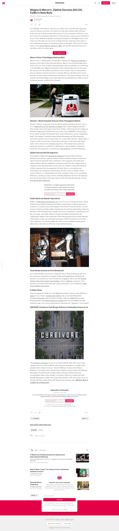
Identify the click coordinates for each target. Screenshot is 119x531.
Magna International (78, 61)
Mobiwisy (70, 281)
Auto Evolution (55, 281)
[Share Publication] (99, 3)
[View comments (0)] (35, 24)
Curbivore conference (40, 363)
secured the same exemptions (40, 180)
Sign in (114, 3)
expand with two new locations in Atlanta (48, 126)
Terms (62, 519)
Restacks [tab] (40, 430)
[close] (75, 475)
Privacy (57, 519)
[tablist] (37, 430)
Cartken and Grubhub (53, 296)
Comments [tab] (34, 430)
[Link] (27, 57)
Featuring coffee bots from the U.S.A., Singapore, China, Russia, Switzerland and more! (51, 460)
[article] (59, 459)
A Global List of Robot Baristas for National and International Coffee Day (47, 456)
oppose (32, 296)
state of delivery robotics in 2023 (50, 46)
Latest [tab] (36, 450)
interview (41, 298)
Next (83, 418)
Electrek (83, 279)
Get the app (67, 523)
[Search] (95, 3)
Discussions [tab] (42, 450)
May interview (66, 149)
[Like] (31, 24)
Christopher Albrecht (42, 462)
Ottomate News (38, 19)
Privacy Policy (71, 505)
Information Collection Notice (59, 505)
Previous (36, 418)
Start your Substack (55, 523)
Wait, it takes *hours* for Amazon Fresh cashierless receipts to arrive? (49, 470)
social (65, 279)
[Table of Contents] (2, 265)
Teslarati (33, 281)
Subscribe (106, 3)
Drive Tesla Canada (42, 281)
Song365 (38, 475)
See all (33, 495)
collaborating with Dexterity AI (47, 202)
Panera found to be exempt (54, 301)
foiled (72, 298)
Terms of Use (67, 503)
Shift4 (58, 293)
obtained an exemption (56, 156)
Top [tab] (32, 450)
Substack (51, 527)
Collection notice (69, 519)
